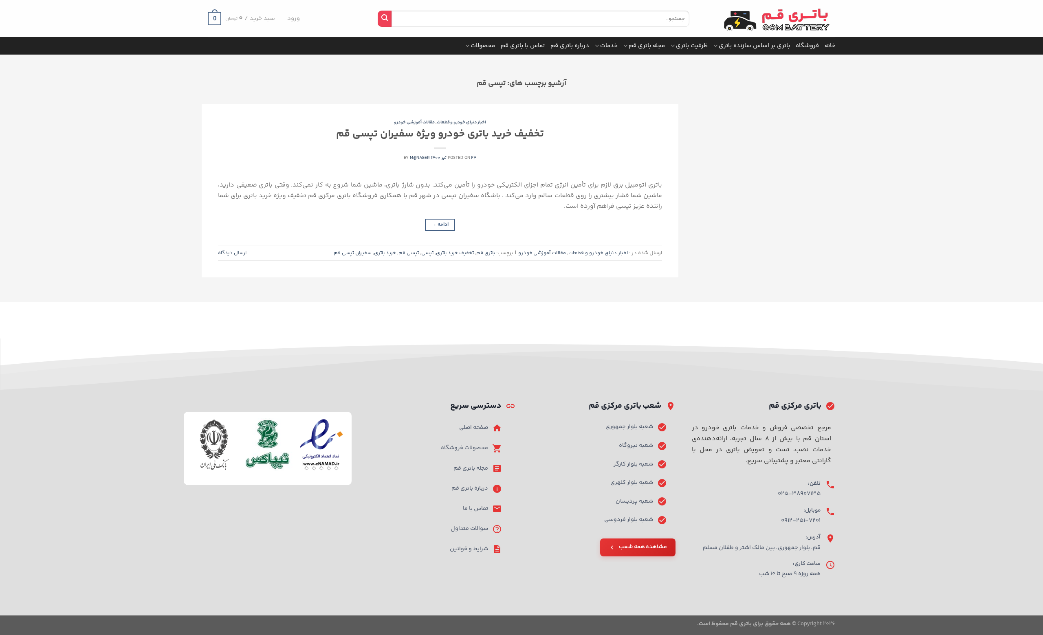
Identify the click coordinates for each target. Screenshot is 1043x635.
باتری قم (485, 253)
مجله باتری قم (647, 46)
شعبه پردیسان (634, 501)
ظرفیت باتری (692, 46)
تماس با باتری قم (523, 46)
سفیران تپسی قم (353, 253)
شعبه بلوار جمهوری (629, 426)
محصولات (483, 46)
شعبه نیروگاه (636, 445)
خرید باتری (385, 253)
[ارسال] (385, 19)
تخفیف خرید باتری (455, 253)
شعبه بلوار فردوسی (628, 519)
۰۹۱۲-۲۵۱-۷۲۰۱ (801, 520)
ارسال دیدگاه (232, 253)
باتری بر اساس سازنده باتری (754, 46)
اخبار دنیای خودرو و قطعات (461, 122)
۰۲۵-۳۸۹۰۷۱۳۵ (799, 494)
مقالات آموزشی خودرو (414, 122)
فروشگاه (807, 46)
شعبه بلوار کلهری (631, 482)
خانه (830, 46)
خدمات (609, 46)
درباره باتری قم (569, 46)
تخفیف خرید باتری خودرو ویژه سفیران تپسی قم (440, 134)
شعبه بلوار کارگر (633, 464)
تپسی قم (408, 253)
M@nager (420, 157)
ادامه (440, 225)
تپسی (427, 253)
